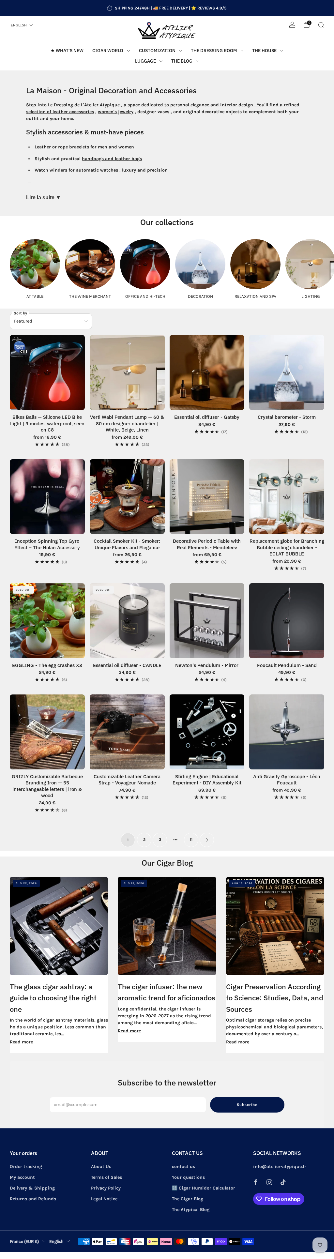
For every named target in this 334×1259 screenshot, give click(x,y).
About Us (101, 1166)
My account (22, 1177)
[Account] (292, 25)
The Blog (181, 61)
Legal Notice (104, 1199)
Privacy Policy (106, 1188)
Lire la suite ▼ (43, 197)
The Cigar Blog (187, 1199)
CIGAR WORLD (107, 50)
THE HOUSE (264, 50)
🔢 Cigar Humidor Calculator (203, 1188)
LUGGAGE (145, 61)
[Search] (321, 25)
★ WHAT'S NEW (67, 50)
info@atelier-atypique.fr (279, 1166)
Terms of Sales (106, 1177)
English (19, 25)
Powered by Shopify (259, 1255)
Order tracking (26, 1166)
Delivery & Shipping (32, 1188)
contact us (183, 1166)
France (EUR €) (24, 1241)
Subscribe (247, 1104)
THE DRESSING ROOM (214, 50)
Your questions (188, 1177)
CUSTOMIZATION (157, 50)
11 (191, 839)
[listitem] (167, 8)
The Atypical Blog (190, 1209)
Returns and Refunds (33, 1199)
